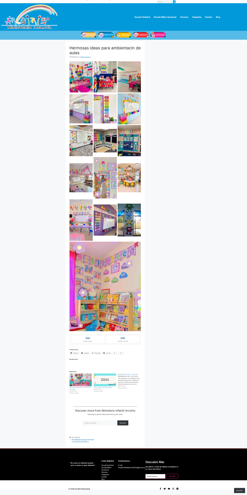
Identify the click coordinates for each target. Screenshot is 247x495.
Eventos (208, 17)
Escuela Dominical (142, 17)
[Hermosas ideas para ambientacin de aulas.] (80, 379)
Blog (218, 17)
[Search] (174, 1)
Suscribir (123, 423)
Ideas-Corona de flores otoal (103, 387)
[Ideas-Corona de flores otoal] (105, 379)
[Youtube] (169, 489)
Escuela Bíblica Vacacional (165, 17)
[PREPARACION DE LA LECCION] (130, 381)
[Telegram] (177, 489)
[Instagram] (173, 489)
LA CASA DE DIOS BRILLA (80, 441)
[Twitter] (165, 489)
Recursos (184, 17)
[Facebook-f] (160, 489)
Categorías (196, 17)
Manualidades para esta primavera (83, 439)
